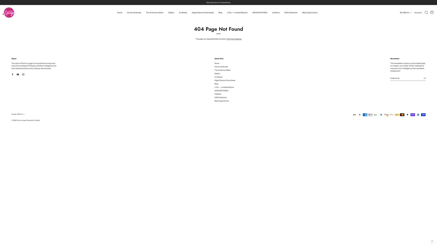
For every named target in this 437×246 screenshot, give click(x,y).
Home (119, 12)
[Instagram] (23, 74)
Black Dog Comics (310, 12)
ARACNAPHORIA (259, 12)
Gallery (171, 12)
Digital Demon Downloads (203, 12)
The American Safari (154, 12)
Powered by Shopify (33, 120)
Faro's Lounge (21, 120)
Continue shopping (233, 39)
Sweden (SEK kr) (17, 114)
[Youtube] (18, 74)
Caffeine (276, 12)
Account (418, 12)
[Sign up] (424, 78)
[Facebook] (12, 74)
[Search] (426, 12)
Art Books (183, 12)
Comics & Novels (134, 12)
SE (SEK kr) (404, 12)
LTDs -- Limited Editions (237, 12)
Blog (220, 12)
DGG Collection (290, 12)
